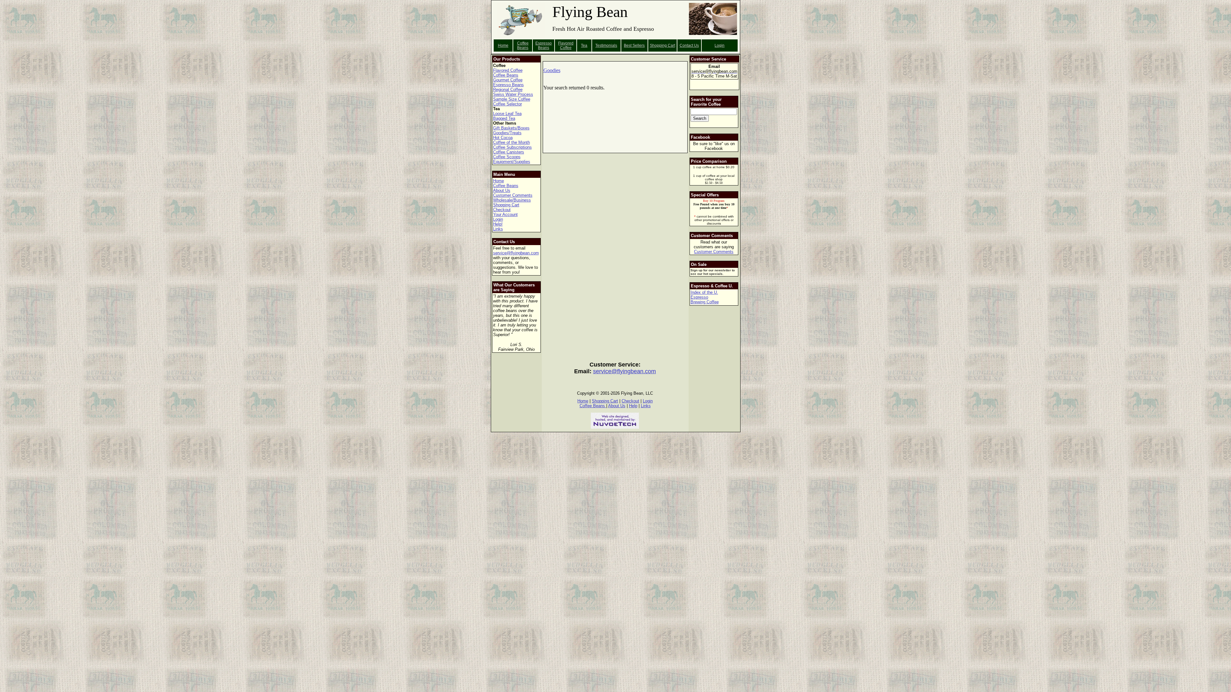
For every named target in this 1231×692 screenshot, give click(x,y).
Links (498, 229)
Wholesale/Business (512, 200)
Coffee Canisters (508, 152)
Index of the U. (704, 292)
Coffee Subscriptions (512, 147)
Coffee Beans (523, 45)
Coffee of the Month (511, 142)
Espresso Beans (543, 45)
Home (503, 45)
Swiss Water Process (513, 94)
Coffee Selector (507, 104)
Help (633, 405)
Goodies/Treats (507, 132)
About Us (501, 190)
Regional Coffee (508, 89)
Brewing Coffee (705, 302)
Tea (584, 45)
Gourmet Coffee (508, 80)
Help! (498, 224)
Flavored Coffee (566, 45)
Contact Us (689, 45)
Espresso (699, 297)
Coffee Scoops (507, 156)
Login (719, 45)
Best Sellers (634, 45)
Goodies (551, 70)
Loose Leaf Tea (507, 113)
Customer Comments (512, 195)
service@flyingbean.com (516, 253)
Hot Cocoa (503, 137)
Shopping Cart (506, 204)
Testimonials (606, 45)
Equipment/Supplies (511, 161)
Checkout (502, 209)
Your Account (505, 214)
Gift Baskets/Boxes (511, 128)
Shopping (659, 45)
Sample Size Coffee (511, 99)
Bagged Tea (504, 118)
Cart (671, 45)
